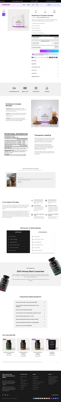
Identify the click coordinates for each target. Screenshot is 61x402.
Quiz (37, 4)
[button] (45, 37)
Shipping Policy (36, 376)
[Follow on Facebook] (3, 395)
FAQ (21, 378)
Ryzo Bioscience (23, 385)
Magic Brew (52, 352)
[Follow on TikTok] (7, 395)
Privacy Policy (35, 389)
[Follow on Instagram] (5, 395)
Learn (33, 4)
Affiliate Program (23, 380)
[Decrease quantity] (33, 51)
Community (35, 385)
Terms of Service (36, 387)
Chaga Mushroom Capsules (9, 352)
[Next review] (55, 180)
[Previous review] (6, 180)
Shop (24, 4)
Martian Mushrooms (24, 383)
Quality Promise (23, 376)
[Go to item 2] (3, 14)
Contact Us (35, 380)
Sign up (21, 389)
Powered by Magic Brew (13, 398)
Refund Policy (35, 378)
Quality (28, 4)
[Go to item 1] (3, 11)
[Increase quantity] (38, 51)
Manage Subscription (37, 383)
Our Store (22, 387)
